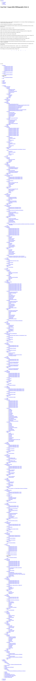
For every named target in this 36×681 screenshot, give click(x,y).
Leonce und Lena (11, 145)
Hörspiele (10, 95)
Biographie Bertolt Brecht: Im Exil (13, 108)
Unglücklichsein (11, 420)
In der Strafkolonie (11, 418)
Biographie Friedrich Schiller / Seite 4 (14, 582)
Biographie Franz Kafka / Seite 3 (13, 401)
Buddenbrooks (11, 484)
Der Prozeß (10, 414)
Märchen (10, 511)
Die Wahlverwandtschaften (12, 311)
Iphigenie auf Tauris (11, 296)
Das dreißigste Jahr (11, 90)
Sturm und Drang (7, 665)
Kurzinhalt (3, 73)
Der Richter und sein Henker (13, 198)
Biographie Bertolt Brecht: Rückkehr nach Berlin (15, 110)
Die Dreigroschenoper (12, 114)
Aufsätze (3, 80)
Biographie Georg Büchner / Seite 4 (14, 130)
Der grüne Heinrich (11, 453)
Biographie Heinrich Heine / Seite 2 (14, 359)
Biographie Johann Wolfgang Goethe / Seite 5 (15, 286)
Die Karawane (11, 353)
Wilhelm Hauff (7, 343)
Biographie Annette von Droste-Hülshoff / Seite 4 (16, 178)
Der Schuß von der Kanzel (12, 497)
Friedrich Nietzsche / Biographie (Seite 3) (14, 536)
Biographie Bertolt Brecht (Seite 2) (13, 104)
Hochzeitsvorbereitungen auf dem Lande (14, 439)
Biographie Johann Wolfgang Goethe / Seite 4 (15, 285)
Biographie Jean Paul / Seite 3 (9, 67)
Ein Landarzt (10, 428)
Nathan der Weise (11, 470)
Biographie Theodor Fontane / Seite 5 (14, 231)
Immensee (10, 603)
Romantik (6, 668)
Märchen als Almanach (12, 352)
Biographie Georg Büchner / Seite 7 (14, 133)
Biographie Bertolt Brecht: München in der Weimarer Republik (17, 109)
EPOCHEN (4, 4)
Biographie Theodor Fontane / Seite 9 (14, 234)
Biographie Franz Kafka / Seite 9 (13, 407)
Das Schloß (10, 423)
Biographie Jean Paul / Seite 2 (9, 66)
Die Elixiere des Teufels (12, 392)
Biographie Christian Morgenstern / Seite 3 (15, 525)
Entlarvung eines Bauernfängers (13, 417)
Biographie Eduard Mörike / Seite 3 (14, 506)
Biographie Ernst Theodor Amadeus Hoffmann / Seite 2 (16, 388)
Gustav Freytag (7, 258)
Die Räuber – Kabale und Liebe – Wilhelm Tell (15, 585)
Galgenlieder (10, 531)
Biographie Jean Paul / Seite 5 (13, 549)
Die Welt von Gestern (12, 653)
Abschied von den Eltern (12, 636)
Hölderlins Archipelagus (12, 385)
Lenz (9, 139)
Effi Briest (10, 237)
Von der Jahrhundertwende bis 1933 (10, 674)
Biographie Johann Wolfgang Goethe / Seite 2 (15, 283)
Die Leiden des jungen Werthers (13, 301)
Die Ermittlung (11, 638)
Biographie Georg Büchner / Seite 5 (14, 131)
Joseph (10, 185)
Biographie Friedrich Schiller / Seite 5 (14, 583)
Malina (10, 96)
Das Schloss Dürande (12, 221)
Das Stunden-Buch (11, 572)
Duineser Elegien (11, 568)
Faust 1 (10, 313)
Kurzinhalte (8, 169)
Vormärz (6, 671)
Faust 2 (10, 314)
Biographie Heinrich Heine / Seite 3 (14, 360)
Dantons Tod (10, 137)
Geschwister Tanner (11, 626)
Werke (3, 76)
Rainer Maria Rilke (7, 559)
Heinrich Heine (7, 357)
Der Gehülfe (10, 625)
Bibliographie (4, 75)
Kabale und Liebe (11, 592)
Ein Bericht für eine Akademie (13, 416)
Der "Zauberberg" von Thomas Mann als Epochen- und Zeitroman (18, 488)
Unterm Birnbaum (11, 241)
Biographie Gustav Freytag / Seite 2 (14, 260)
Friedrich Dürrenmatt (7, 194)
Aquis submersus (11, 601)
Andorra (10, 271)
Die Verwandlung (11, 415)
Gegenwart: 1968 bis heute (8, 677)
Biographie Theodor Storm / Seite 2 (14, 597)
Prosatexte (10, 494)
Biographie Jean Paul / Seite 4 (9, 68)
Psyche (10, 605)
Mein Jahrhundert (11, 330)
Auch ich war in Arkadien (12, 218)
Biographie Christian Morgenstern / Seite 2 (15, 524)
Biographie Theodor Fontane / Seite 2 (14, 228)
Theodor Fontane (7, 226)
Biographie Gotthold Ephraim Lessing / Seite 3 (15, 467)
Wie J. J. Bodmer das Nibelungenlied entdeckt (15, 664)
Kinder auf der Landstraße (12, 419)
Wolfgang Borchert (7, 99)
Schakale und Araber (12, 430)
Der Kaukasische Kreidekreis (13, 119)
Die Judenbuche (11, 180)
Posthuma (10, 604)
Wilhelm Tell (10, 588)
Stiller (9, 274)
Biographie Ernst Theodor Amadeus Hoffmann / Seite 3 (16, 389)
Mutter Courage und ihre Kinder (13, 123)
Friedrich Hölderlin (7, 371)
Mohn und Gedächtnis (12, 159)
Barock (6, 661)
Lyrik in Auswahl (11, 239)
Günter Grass (6, 322)
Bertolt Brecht (6, 102)
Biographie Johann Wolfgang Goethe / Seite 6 (15, 287)
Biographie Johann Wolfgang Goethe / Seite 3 (15, 284)
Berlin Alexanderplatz (12, 166)
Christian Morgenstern (8, 522)
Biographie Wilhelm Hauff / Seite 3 (14, 346)
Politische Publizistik (12, 615)
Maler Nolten (10, 509)
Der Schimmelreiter (11, 602)
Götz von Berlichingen (12, 295)
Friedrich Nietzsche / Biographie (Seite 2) (14, 535)
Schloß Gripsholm (11, 617)
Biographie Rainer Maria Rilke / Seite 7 (14, 565)
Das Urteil (10, 411)
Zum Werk (3, 71)
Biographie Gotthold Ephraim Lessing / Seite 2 (15, 466)
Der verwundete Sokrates (12, 113)
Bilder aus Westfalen (11, 183)
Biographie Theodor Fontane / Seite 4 (14, 230)
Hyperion (10, 378)
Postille (3, 81)
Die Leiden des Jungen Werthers (13, 310)
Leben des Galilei (11, 122)
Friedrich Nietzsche (7, 533)
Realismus (6, 672)
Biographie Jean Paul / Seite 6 (13, 550)
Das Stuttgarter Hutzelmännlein (13, 513)
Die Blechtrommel (11, 325)
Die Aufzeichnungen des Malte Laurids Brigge (15, 567)
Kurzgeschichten (11, 441)
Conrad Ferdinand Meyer (8, 490)
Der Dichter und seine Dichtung (13, 508)
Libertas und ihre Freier (12, 215)
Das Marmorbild (11, 213)
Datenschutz (4, 82)
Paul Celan (6, 156)
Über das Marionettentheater (13, 461)
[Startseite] (2, 0)
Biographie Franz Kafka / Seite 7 (13, 405)
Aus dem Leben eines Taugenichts (13, 219)
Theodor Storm (7, 595)
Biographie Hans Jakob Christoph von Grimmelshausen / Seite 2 (18, 335)
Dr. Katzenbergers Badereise (9, 72)
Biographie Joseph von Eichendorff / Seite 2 (15, 207)
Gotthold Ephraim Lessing (8, 464)
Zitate (3, 78)
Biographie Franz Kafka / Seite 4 (13, 402)
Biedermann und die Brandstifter (13, 272)
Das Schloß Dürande (12, 214)
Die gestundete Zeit (11, 92)
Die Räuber (10, 591)
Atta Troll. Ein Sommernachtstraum (14, 364)
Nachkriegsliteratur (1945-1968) (9, 676)
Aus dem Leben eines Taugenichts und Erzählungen (16, 210)
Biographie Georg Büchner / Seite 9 (14, 135)
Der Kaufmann (11, 413)
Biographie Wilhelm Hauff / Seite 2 (14, 345)
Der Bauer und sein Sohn (12, 514)
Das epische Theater (11, 112)
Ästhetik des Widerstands (12, 637)
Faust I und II (11, 294)
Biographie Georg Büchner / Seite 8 (14, 134)
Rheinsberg (10, 616)
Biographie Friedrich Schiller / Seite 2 (14, 580)
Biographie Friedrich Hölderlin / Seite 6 (14, 376)
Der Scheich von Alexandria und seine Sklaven (15, 354)
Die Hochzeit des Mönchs (12, 498)
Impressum (3, 83)
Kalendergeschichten (12, 115)
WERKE (3, 3)
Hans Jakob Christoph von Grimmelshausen (11, 333)
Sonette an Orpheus (11, 570)
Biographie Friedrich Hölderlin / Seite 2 (14, 373)
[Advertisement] (18, 15)
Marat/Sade (10, 640)
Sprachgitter (10, 160)
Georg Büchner (7, 126)
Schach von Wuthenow (12, 240)
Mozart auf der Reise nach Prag (13, 510)
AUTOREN (4, 2)
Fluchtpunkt (10, 639)
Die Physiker (10, 202)
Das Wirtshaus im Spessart (12, 355)
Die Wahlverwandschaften (12, 302)
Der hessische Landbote (12, 138)
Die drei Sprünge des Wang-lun (13, 168)
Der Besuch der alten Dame (12, 197)
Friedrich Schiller (7, 578)
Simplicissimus (11, 337)
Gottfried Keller (7, 443)
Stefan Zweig (6, 650)
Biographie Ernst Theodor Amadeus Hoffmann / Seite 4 (16, 390)
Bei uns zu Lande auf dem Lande (13, 182)
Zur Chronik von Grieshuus (12, 607)
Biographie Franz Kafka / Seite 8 (13, 406)
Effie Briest (10, 250)
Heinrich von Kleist (7, 455)
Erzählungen (10, 438)
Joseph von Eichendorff (8, 205)
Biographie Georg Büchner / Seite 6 (14, 132)
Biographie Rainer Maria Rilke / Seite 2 (14, 561)
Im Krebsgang (11, 326)
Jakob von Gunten (11, 627)
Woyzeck (10, 146)
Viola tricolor (10, 606)
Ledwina (10, 186)
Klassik (6, 666)
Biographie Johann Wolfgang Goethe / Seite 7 (15, 288)
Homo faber (10, 273)
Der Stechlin (10, 236)
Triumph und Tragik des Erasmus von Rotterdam (15, 654)
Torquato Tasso (11, 298)
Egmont (10, 293)
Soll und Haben (11, 262)
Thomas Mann (7, 479)
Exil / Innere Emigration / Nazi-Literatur (10, 675)
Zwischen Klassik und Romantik (9, 667)
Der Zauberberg (11, 482)
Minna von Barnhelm (12, 472)
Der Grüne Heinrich (11, 448)
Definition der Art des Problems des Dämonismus (15, 320)
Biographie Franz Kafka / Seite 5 (13, 403)
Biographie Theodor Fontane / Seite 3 (14, 229)
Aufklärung (6, 662)
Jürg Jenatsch (10, 499)
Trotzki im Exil (11, 641)
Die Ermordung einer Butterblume (13, 167)
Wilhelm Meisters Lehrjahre (12, 299)
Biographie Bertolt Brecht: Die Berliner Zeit (15, 107)
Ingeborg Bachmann (7, 86)
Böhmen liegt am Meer (12, 89)
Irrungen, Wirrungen (11, 238)
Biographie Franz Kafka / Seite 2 (13, 400)
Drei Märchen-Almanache (12, 348)
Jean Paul (6, 544)
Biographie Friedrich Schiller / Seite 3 (14, 581)
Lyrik (9, 569)
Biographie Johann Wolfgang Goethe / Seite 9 (15, 290)
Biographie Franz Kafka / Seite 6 (13, 404)
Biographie (4, 65)
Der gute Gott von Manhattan (13, 91)
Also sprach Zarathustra (12, 538)
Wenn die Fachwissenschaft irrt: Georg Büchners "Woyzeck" (17, 149)
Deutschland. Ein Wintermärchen (13, 365)
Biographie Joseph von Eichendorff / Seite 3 (15, 208)
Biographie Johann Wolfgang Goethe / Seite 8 (15, 289)
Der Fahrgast (10, 412)
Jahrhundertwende (7, 673)
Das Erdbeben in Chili (12, 460)
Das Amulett (10, 496)
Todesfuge (10, 161)
